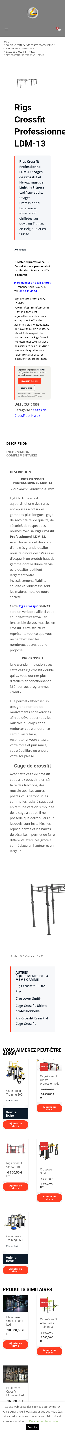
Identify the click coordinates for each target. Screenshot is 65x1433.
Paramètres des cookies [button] (43, 1421)
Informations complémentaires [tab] (22, 453)
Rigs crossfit (28, 606)
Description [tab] (17, 443)
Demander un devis (29, 381)
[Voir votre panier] (59, 30)
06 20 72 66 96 (26, 388)
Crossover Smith (28, 998)
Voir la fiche (11, 1113)
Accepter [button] (32, 1427)
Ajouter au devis (15, 1124)
